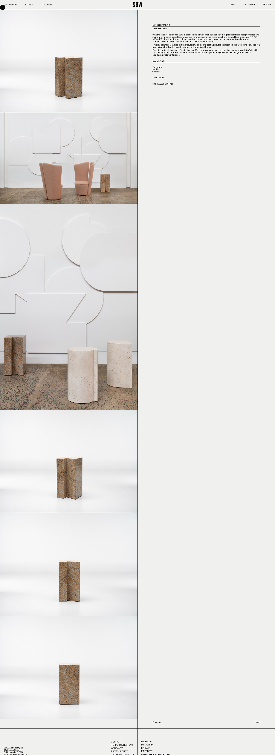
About (234, 5)
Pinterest (146, 751)
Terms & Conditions (122, 745)
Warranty (117, 748)
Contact (250, 5)
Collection (10, 5)
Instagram (147, 745)
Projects (47, 5)
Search (267, 5)
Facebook (146, 742)
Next (258, 722)
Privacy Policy (119, 751)
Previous (156, 722)
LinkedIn (145, 748)
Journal (29, 5)
